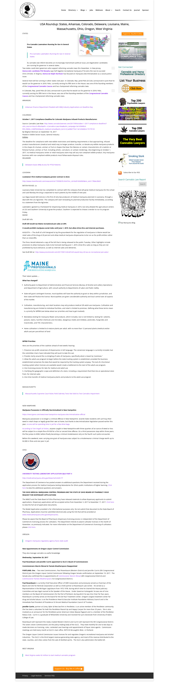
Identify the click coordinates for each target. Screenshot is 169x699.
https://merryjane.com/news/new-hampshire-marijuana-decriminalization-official (53, 414)
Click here (110, 502)
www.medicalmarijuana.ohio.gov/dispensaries (40, 515)
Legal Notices (36, 675)
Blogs (83, 10)
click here (31, 527)
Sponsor (145, 10)
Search (117, 10)
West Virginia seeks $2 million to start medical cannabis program (50, 655)
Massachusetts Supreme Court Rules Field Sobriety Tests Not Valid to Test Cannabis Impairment (62, 393)
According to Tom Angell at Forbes (35, 428)
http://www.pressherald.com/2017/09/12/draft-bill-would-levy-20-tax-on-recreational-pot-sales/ (72, 252)
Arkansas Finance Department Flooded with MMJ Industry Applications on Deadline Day (59, 107)
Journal (137, 10)
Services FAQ (49, 675)
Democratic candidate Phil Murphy (36, 71)
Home (63, 10)
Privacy (25, 675)
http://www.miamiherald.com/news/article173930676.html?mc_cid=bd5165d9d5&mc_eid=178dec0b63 (61, 181)
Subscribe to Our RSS (131, 172)
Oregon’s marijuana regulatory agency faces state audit (46, 541)
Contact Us (127, 10)
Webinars (99, 10)
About (107, 10)
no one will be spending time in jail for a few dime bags (48, 424)
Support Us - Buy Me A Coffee (67, 668)
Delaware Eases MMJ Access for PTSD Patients (43, 165)
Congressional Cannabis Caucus (39, 86)
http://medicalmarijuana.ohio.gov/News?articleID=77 (42, 478)
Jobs (91, 10)
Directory (72, 10)
